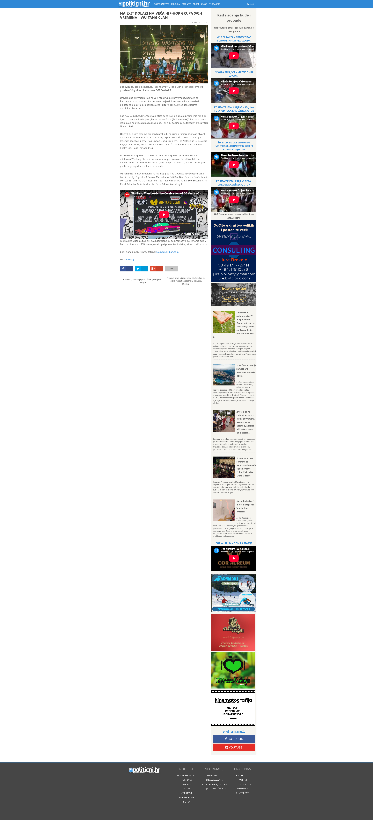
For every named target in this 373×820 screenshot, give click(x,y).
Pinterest (242, 792)
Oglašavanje (214, 779)
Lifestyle (187, 792)
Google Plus (242, 784)
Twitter (242, 779)
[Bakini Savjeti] (233, 632)
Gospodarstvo (187, 775)
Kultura (186, 779)
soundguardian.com (167, 252)
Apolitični (134, 4)
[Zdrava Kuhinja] (233, 670)
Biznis (186, 784)
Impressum (214, 775)
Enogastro (186, 797)
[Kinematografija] (233, 708)
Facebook (235, 739)
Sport (186, 788)
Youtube (235, 747)
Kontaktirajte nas (214, 784)
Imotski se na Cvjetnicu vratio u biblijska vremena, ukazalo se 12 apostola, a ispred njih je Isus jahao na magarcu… (245, 422)
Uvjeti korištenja (214, 788)
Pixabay (130, 259)
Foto (186, 801)
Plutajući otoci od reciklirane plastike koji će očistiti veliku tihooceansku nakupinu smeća (186, 281)
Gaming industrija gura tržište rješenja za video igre (143, 281)
